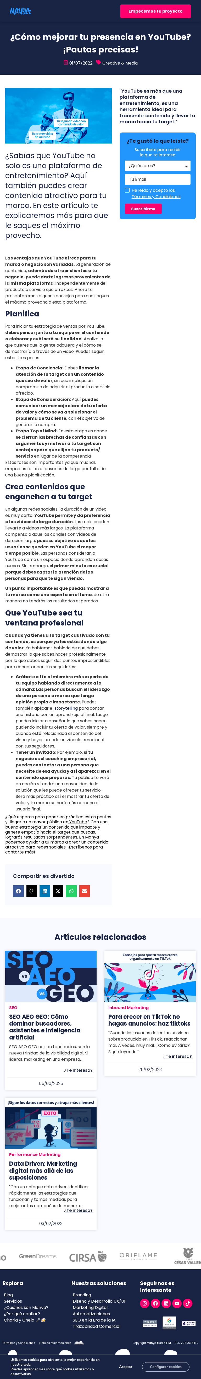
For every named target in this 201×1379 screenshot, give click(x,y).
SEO (13, 1007)
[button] (18, 891)
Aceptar (125, 1366)
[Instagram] (144, 1303)
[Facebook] (155, 1303)
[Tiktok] (187, 1303)
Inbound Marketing (128, 1007)
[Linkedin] (166, 1303)
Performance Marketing (34, 1154)
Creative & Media (120, 63)
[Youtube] (177, 1303)
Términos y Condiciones (156, 197)
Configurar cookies (166, 1366)
